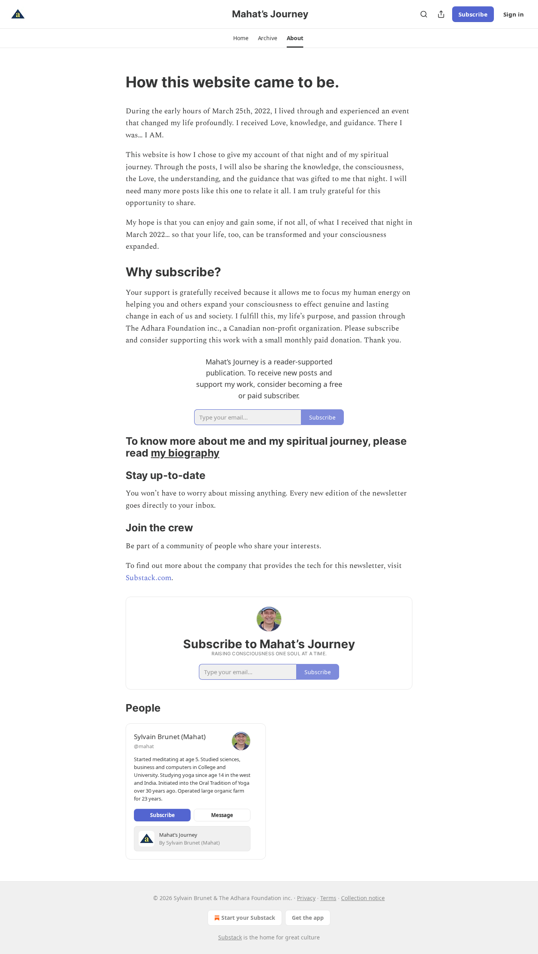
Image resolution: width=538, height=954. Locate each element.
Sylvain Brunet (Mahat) (170, 736)
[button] (240, 38)
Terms (328, 898)
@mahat (144, 746)
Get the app (308, 917)
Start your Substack (248, 917)
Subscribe (473, 14)
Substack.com (148, 578)
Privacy (306, 898)
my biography (185, 453)
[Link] (114, 82)
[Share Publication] (441, 14)
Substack (230, 937)
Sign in (513, 14)
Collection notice (363, 898)
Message (222, 815)
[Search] (424, 14)
